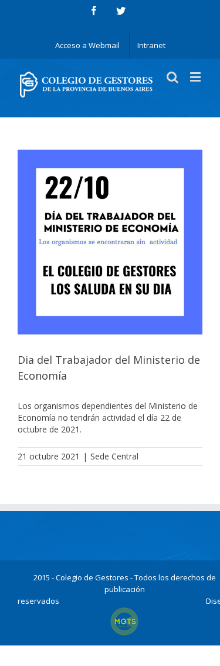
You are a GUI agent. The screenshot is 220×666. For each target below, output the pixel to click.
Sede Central (114, 456)
